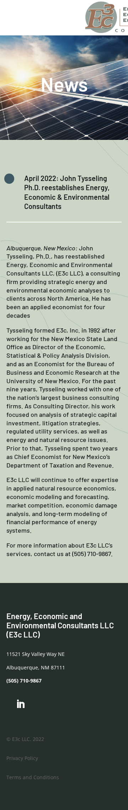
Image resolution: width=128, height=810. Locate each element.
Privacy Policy (22, 758)
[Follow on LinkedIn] (20, 704)
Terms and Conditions (32, 777)
